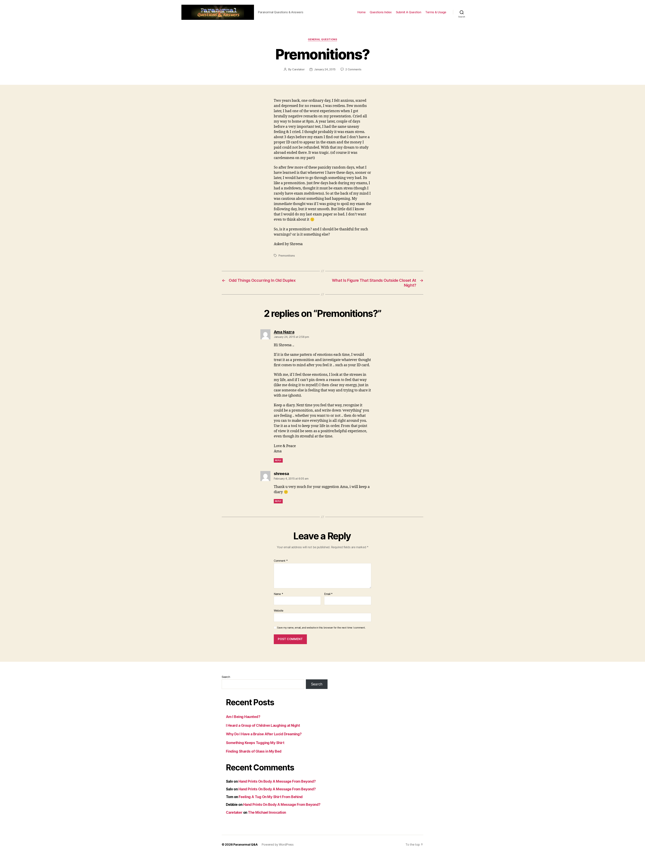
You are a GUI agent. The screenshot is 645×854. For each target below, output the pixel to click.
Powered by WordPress (278, 844)
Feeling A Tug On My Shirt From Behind (271, 797)
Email (328, 594)
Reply (278, 460)
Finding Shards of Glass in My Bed (254, 751)
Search (226, 677)
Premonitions (286, 255)
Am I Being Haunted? (243, 717)
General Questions (322, 39)
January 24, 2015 (325, 69)
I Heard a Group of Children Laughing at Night (263, 725)
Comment (281, 560)
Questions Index (381, 12)
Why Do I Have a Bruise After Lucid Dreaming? (264, 734)
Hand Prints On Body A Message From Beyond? (277, 781)
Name (278, 594)
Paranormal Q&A (245, 844)
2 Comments (353, 69)
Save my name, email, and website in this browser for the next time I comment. (321, 627)
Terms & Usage (435, 12)
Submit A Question (408, 12)
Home (361, 12)
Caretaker (298, 69)
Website (278, 610)
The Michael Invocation (267, 812)
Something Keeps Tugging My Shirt (255, 743)
